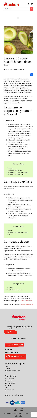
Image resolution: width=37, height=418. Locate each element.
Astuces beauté (19, 69)
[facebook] (15, 409)
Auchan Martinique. (26, 301)
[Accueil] (11, 4)
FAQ (10, 331)
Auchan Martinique (26, 305)
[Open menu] (18, 17)
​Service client (18, 345)
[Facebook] (28, 4)
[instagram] (21, 409)
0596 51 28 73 (18, 356)
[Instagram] (31, 4)
